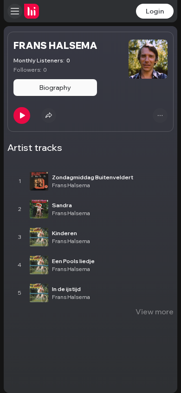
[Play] (21, 115)
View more (155, 311)
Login (155, 11)
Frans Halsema (71, 185)
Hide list (159, 157)
